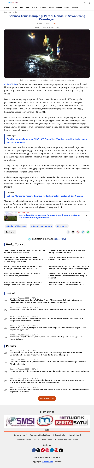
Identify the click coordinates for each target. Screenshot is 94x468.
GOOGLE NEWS (59, 239)
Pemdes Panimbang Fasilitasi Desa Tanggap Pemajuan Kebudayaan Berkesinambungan (68, 267)
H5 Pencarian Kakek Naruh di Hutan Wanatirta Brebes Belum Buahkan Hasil (66, 283)
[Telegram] (83, 232)
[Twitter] (73, 232)
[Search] (88, 2)
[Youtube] (56, 450)
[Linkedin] (52, 450)
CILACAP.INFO (10, 84)
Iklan (36, 440)
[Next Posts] (87, 216)
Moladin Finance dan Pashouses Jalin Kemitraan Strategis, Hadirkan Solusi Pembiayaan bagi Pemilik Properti (49, 390)
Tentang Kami (20, 435)
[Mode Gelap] (85, 2)
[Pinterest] (43, 450)
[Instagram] (47, 450)
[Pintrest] (78, 232)
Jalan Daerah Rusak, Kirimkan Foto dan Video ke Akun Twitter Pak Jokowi (24, 251)
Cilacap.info (13, 3)
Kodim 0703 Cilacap (17, 226)
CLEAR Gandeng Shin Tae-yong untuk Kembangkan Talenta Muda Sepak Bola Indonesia (49, 371)
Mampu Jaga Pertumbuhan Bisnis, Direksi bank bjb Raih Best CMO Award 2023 (23, 267)
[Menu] (6, 3)
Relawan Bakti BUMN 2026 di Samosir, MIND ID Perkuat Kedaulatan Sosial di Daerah (47, 309)
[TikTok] (61, 450)
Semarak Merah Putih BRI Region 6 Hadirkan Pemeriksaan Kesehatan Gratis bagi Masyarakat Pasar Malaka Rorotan (46, 319)
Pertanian (62, 226)
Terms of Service (23, 440)
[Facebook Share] (68, 232)
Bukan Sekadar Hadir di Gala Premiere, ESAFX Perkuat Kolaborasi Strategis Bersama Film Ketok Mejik (48, 363)
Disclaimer (47, 440)
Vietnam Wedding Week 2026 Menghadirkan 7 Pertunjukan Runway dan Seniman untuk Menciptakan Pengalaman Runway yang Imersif (47, 381)
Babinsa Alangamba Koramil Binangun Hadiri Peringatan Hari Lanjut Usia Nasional (45, 196)
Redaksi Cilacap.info (43, 23)
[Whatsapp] (88, 232)
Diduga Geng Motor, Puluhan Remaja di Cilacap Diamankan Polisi (66, 258)
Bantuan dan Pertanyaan (66, 440)
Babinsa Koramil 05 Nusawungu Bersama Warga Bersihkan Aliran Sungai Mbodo (23, 283)
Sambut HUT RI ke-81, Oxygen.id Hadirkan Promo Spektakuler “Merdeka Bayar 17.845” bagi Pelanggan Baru (48, 328)
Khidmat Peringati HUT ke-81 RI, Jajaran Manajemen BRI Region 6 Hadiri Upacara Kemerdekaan (46, 338)
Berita (54, 23)
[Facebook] (34, 450)
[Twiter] (38, 450)
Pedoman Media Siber (40, 435)
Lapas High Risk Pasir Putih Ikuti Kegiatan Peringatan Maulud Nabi (67, 251)
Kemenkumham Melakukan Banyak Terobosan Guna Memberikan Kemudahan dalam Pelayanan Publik (23, 259)
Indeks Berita (46, 398)
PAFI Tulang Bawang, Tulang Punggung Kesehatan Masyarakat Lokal (22, 274)
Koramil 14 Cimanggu (42, 226)
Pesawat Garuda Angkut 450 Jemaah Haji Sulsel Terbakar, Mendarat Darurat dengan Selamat (67, 275)
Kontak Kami (75, 435)
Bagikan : (10, 232)
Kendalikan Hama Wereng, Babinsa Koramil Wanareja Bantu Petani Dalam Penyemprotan (49, 216)
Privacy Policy (59, 435)
